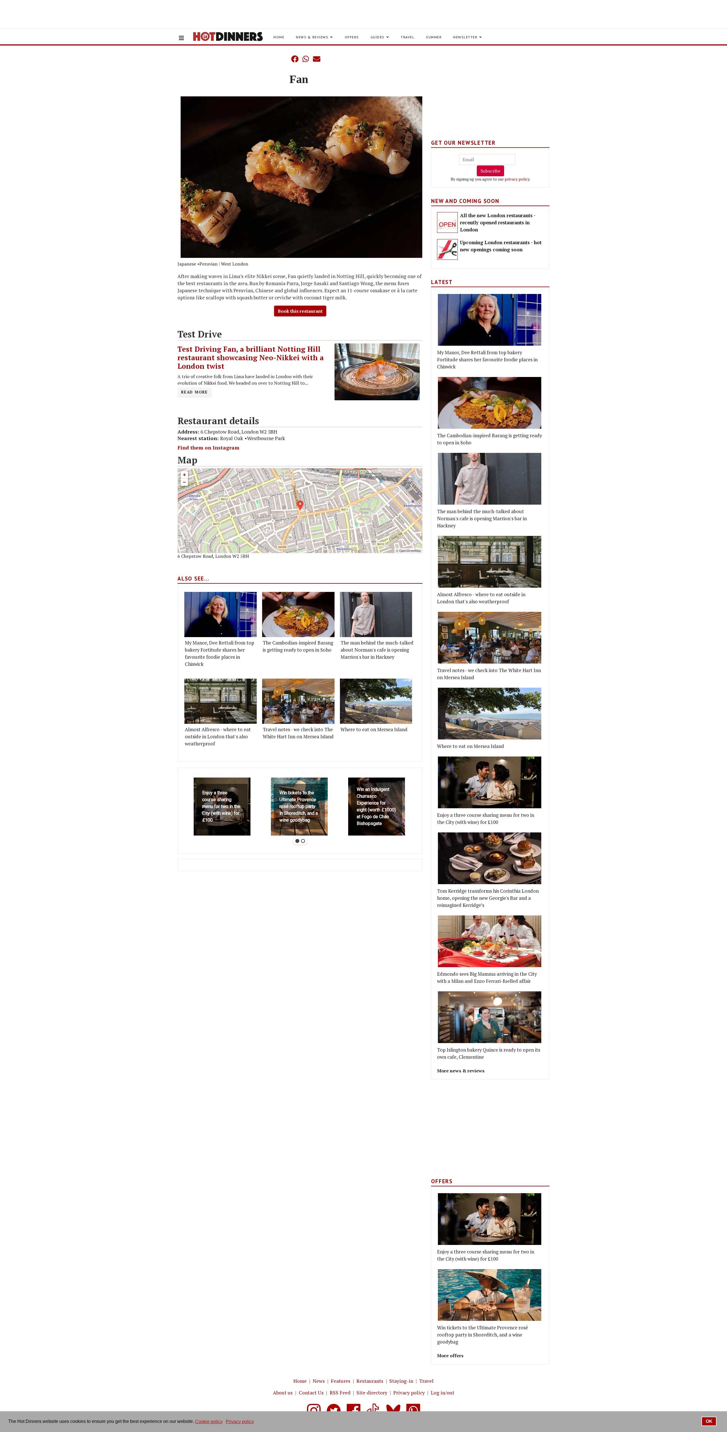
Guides (378, 37)
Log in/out (442, 1392)
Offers (352, 37)
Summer (434, 37)
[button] (283, 59)
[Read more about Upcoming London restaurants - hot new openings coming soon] (447, 249)
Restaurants (369, 1381)
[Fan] (301, 177)
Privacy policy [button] (240, 1421)
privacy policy (517, 179)
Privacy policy (409, 1392)
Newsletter (465, 37)
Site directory (371, 1392)
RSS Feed (340, 1392)
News (319, 1381)
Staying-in (401, 1381)
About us (283, 1392)
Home (278, 37)
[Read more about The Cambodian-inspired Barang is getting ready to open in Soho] (298, 614)
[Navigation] (181, 38)
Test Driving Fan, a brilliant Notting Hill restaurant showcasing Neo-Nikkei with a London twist (250, 357)
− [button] (184, 482)
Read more (194, 392)
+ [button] (184, 475)
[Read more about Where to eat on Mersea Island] (376, 701)
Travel (407, 37)
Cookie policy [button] (209, 1421)
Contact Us (311, 1392)
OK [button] (709, 1421)
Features (340, 1381)
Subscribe (490, 171)
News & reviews (312, 37)
